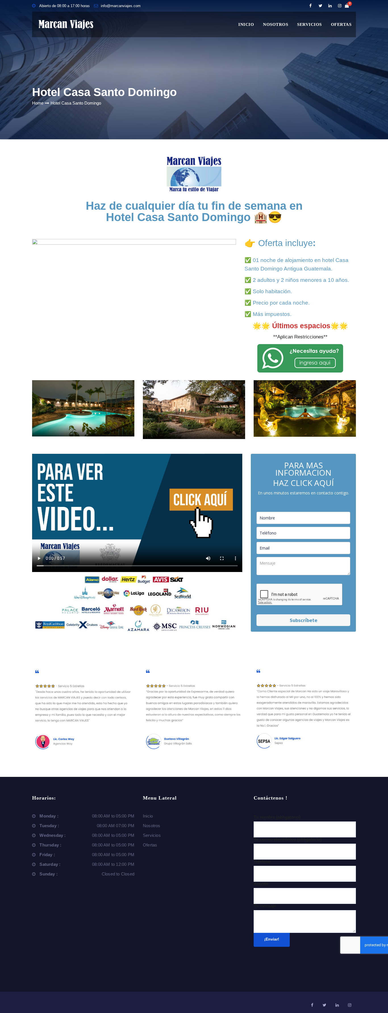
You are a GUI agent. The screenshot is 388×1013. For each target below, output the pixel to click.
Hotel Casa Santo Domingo (76, 103)
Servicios (309, 24)
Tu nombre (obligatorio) (277, 817)
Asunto (261, 883)
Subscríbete (303, 620)
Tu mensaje (265, 905)
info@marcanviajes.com (121, 6)
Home (37, 103)
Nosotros (275, 24)
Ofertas (341, 24)
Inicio (246, 24)
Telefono (262, 861)
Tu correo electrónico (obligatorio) (288, 839)
